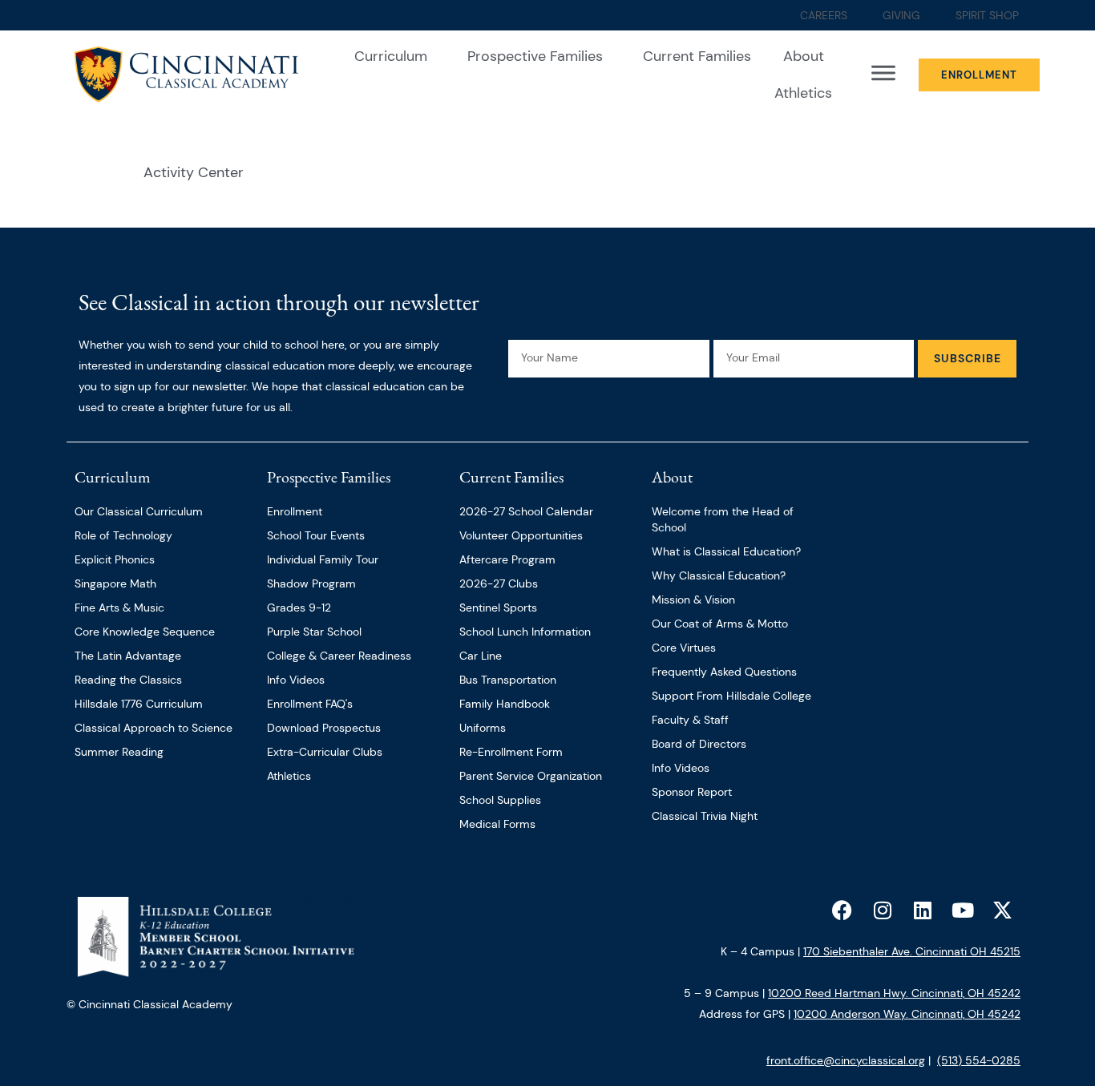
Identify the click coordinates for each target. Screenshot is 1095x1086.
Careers (867, 550)
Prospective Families (535, 56)
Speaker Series (886, 624)
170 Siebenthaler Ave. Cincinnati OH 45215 (911, 951)
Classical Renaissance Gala (925, 735)
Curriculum (390, 56)
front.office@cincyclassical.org (845, 1060)
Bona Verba (879, 513)
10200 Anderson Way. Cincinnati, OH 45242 (907, 1014)
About (803, 56)
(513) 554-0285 (978, 1060)
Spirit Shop (878, 661)
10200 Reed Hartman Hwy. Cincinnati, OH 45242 (894, 993)
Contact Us (879, 587)
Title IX (869, 771)
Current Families (697, 56)
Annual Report (891, 698)
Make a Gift (880, 476)
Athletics (803, 93)
